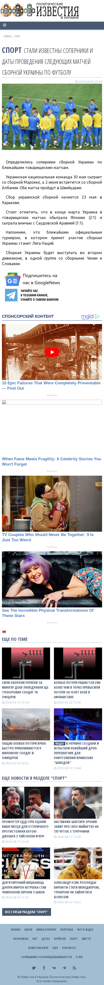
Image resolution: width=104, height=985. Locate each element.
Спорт (12, 50)
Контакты (69, 948)
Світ (35, 939)
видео (59, 743)
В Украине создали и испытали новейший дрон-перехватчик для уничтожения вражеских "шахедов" (76, 753)
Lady (55, 948)
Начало (16, 930)
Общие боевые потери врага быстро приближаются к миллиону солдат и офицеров (24, 750)
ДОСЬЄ (46, 939)
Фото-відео (85, 930)
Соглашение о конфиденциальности (46, 957)
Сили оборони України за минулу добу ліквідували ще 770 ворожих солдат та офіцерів (25, 689)
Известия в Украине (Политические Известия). (53, 977)
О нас (79, 957)
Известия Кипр (38, 948)
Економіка (20, 939)
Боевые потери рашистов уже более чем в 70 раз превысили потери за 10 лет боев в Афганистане (77, 689)
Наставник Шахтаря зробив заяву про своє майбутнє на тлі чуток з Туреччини (76, 826)
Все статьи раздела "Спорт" (26, 912)
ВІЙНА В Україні (46, 930)
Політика (66, 930)
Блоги (28, 930)
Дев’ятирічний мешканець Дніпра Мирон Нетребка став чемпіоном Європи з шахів (24, 887)
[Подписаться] (33, 279)
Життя (86, 939)
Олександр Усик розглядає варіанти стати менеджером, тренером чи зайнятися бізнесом (77, 889)
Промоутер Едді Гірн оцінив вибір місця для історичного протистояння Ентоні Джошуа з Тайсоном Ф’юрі (25, 828)
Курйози (60, 939)
